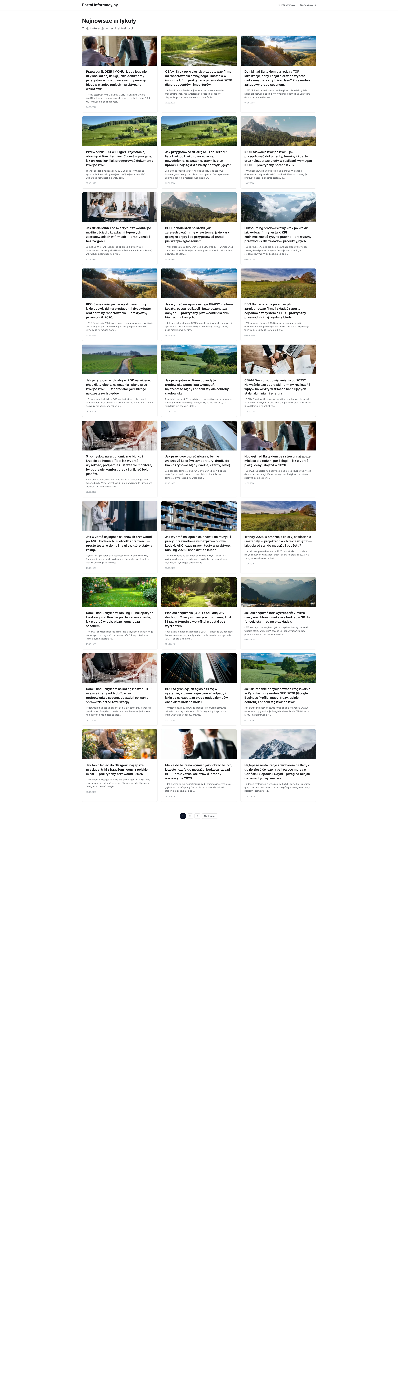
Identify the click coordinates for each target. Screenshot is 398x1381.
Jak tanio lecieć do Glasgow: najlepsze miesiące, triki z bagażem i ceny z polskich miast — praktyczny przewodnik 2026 (118, 769)
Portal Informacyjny (100, 5)
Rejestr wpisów (286, 5)
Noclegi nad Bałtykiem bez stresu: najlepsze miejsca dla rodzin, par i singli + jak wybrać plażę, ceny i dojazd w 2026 (277, 461)
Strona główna (307, 5)
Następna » (210, 816)
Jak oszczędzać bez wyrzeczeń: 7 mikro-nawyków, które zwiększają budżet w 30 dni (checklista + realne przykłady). (277, 617)
